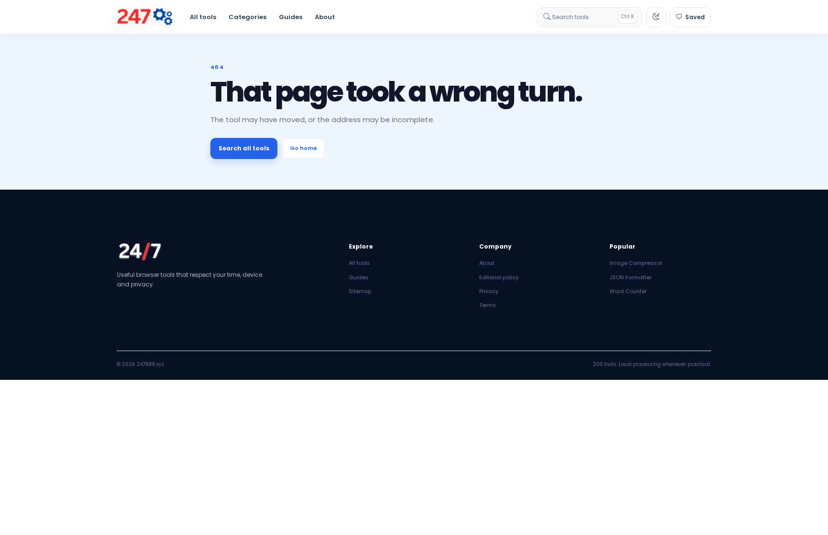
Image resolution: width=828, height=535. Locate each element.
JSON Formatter (631, 277)
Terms (487, 305)
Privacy (488, 291)
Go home (303, 148)
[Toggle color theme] (656, 17)
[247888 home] (145, 17)
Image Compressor (636, 263)
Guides (290, 17)
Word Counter (628, 291)
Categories (247, 17)
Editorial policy (498, 277)
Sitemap (360, 291)
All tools (203, 17)
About (325, 17)
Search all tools (243, 148)
